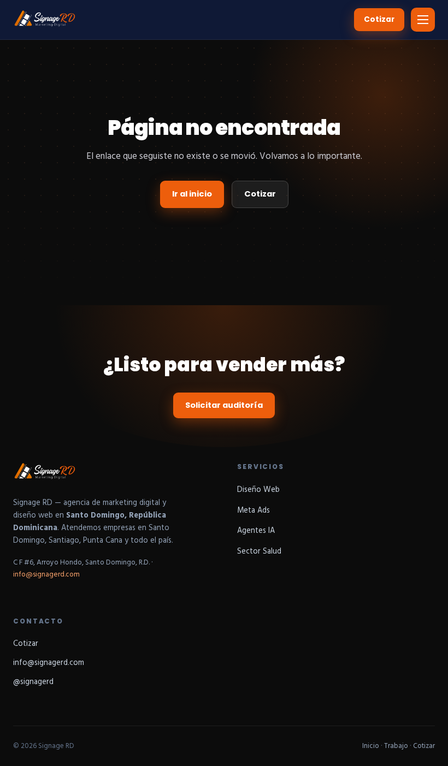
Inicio (370, 746)
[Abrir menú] (423, 20)
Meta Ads (253, 510)
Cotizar (379, 19)
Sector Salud (259, 551)
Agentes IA (256, 531)
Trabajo (396, 746)
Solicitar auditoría (224, 405)
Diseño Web (258, 490)
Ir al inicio (192, 193)
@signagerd (33, 682)
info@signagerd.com (46, 574)
